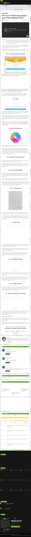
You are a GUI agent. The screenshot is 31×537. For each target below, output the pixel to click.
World (25, 535)
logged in (6, 377)
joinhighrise (18, 331)
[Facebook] (8, 342)
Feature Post (6, 11)
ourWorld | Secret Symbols (9, 503)
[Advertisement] (15, 7)
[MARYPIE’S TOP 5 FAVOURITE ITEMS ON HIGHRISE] (25, 494)
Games (6, 13)
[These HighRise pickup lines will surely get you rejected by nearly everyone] (25, 385)
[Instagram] (11, 342)
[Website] (7, 342)
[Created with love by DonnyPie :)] (6, 3)
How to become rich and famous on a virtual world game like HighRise (5, 390)
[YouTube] (10, 342)
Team (23, 535)
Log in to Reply (8, 362)
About (21, 535)
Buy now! (29, 535)
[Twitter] (9, 342)
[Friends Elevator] (3, 510)
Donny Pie (9, 337)
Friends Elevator (8, 508)
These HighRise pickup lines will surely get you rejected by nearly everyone (25, 390)
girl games (7, 331)
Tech (26, 535)
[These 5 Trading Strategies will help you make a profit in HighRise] (15, 387)
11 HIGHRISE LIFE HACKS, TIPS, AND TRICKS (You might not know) (16, 430)
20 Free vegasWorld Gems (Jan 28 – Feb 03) (8, 0)
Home (3, 11)
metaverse (23, 331)
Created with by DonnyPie (14, 534)
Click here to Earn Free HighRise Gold (15, 327)
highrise (12, 331)
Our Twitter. (3, 514)
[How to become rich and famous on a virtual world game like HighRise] (6, 385)
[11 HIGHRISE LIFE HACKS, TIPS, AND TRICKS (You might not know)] (4, 432)
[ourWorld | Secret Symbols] (3, 505)
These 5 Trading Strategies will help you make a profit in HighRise (15, 393)
